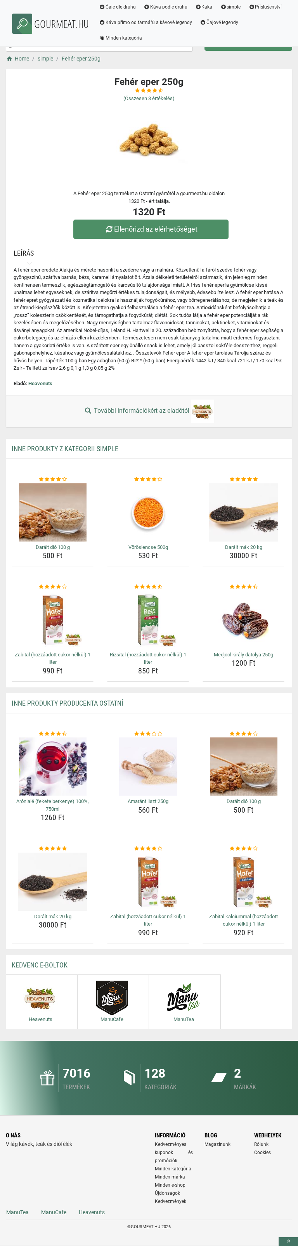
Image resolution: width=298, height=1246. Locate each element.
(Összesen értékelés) (149, 98)
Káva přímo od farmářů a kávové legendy (149, 22)
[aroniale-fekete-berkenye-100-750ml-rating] (52, 734)
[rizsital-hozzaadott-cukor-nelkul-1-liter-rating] (148, 587)
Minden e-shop (170, 1185)
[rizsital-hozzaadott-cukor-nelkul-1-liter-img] (148, 620)
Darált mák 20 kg (243, 547)
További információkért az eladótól (141, 410)
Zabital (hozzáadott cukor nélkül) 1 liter (52, 658)
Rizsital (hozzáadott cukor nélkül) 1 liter (148, 658)
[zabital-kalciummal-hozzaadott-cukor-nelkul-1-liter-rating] (243, 849)
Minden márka (170, 1177)
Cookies (262, 1152)
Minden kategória (124, 38)
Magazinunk (217, 1144)
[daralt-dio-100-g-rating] (52, 479)
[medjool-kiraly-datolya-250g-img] (243, 620)
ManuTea (17, 1212)
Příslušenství (268, 7)
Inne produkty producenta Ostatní (67, 703)
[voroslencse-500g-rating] (148, 479)
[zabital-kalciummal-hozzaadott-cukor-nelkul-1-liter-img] (243, 882)
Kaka (206, 7)
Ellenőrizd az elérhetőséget (156, 229)
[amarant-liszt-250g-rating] (148, 734)
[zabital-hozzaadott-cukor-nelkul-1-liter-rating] (52, 587)
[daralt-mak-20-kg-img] (243, 512)
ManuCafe (53, 1212)
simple (234, 7)
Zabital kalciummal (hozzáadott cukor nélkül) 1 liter (243, 920)
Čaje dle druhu (121, 7)
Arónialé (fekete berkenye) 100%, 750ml (52, 805)
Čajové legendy (222, 22)
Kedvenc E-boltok (40, 965)
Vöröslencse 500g (148, 547)
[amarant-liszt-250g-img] (148, 766)
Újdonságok (167, 1193)
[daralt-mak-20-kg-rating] (243, 479)
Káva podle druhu (168, 7)
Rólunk (261, 1144)
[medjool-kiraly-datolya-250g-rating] (243, 587)
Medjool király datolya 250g (243, 655)
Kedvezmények (170, 1201)
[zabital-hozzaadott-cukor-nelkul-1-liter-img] (52, 620)
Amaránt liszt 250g (148, 801)
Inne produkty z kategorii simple (65, 449)
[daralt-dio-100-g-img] (52, 512)
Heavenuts (40, 383)
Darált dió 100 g (53, 547)
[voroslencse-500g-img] (148, 512)
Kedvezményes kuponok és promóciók (174, 1152)
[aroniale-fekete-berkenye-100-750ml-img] (52, 766)
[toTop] (288, 1241)
